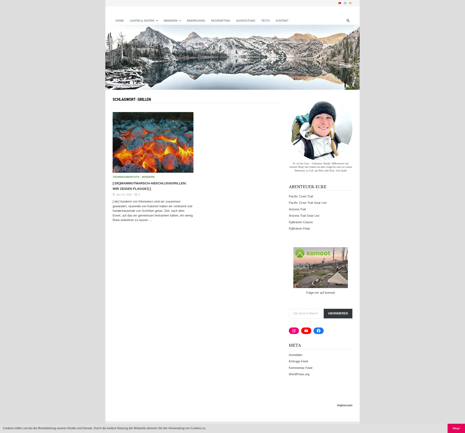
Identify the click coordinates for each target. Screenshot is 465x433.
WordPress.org (299, 374)
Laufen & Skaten (142, 20)
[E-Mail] (350, 3)
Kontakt (282, 20)
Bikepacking (196, 20)
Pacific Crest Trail (301, 196)
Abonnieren (338, 313)
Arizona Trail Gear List (304, 215)
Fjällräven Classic (301, 222)
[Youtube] (340, 3)
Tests (265, 20)
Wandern (171, 20)
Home (120, 20)
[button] (207, 428)
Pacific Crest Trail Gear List (308, 203)
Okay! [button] (456, 428)
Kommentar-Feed (300, 368)
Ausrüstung (245, 20)
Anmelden (295, 355)
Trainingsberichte (126, 176)
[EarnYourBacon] (232, 57)
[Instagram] (345, 3)
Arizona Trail (297, 209)
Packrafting (220, 20)
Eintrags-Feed (298, 361)
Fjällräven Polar (299, 228)
